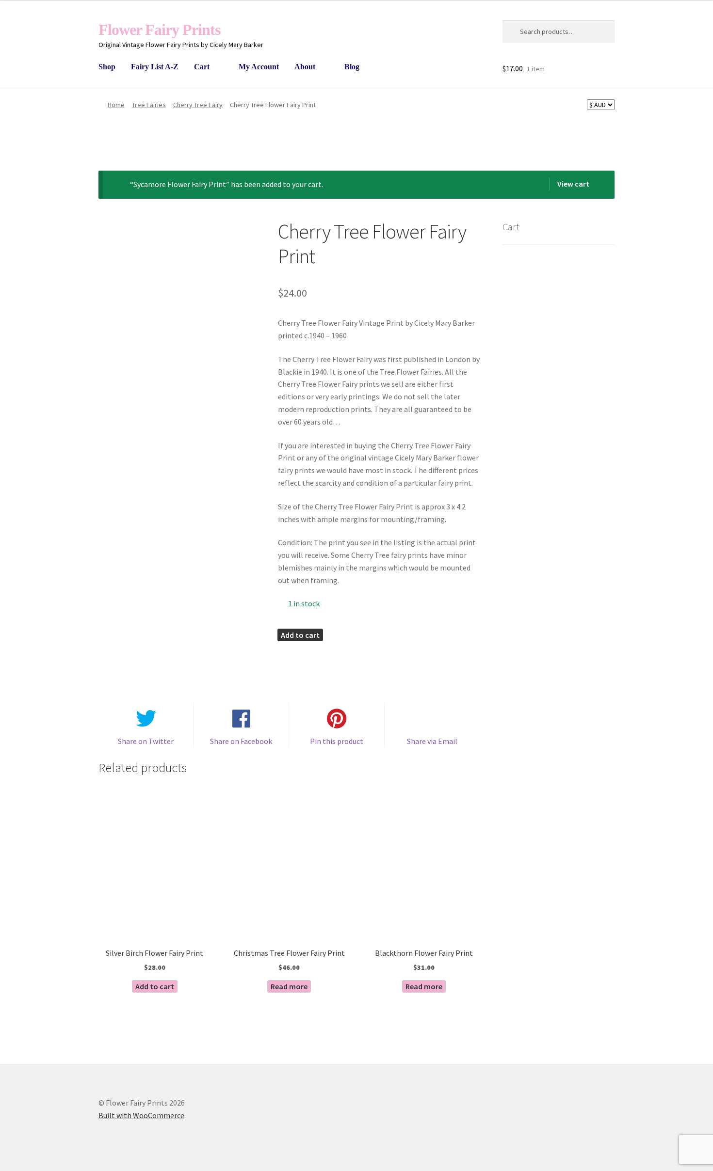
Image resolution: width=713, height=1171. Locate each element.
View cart (573, 184)
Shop (106, 67)
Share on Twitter (146, 741)
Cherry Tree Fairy (198, 104)
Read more (289, 986)
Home (116, 104)
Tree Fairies (149, 104)
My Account (259, 67)
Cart (202, 67)
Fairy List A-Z (154, 67)
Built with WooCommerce (141, 1115)
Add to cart (300, 635)
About (304, 67)
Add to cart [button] (154, 986)
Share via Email (432, 741)
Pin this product (336, 741)
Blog (351, 67)
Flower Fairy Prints (159, 29)
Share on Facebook (241, 741)
